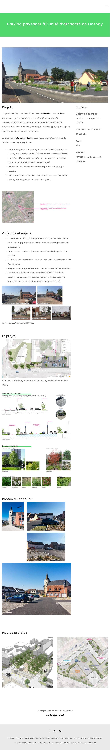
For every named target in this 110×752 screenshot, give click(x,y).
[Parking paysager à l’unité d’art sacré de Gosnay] (55, 75)
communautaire (56, 113)
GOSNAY (27, 113)
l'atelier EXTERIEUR (23, 138)
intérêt (46, 113)
